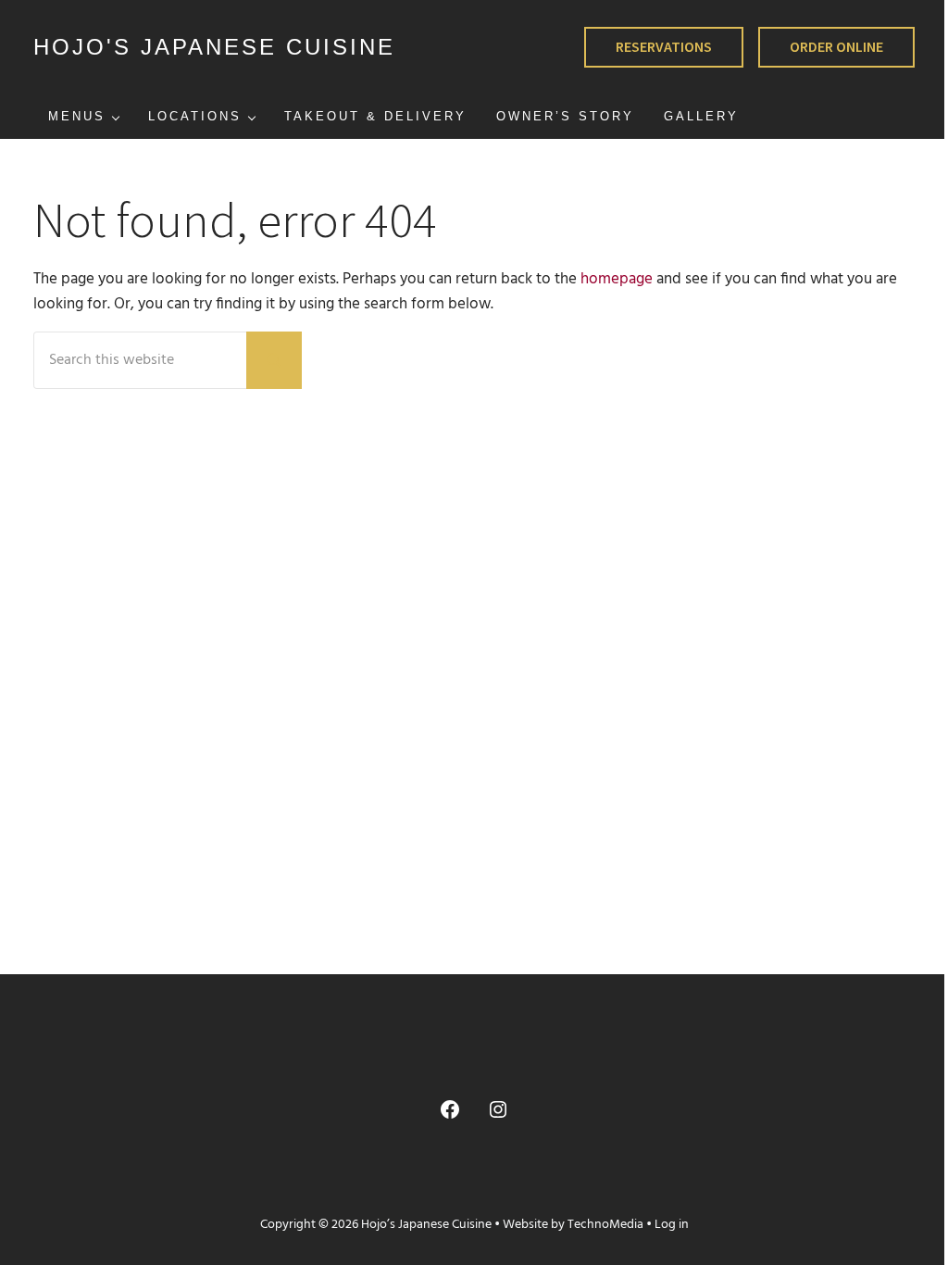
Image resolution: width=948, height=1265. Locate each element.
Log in (672, 1224)
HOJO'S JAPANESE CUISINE (214, 46)
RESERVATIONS (664, 46)
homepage (616, 279)
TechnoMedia (605, 1224)
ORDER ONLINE (836, 46)
